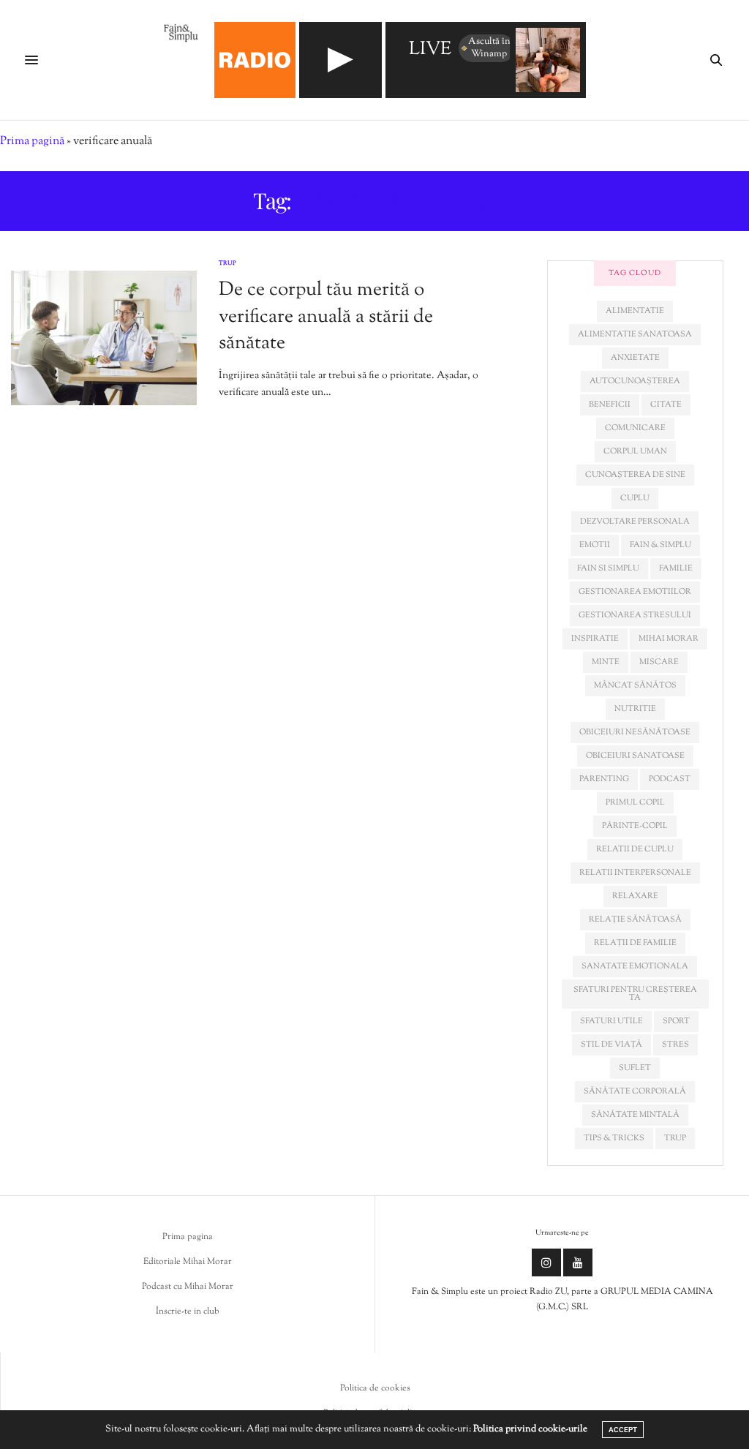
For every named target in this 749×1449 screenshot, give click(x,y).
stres (675, 1044)
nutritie (635, 709)
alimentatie (635, 311)
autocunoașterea (635, 381)
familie (676, 568)
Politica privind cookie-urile (530, 1429)
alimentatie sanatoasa (635, 334)
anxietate (635, 358)
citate (666, 404)
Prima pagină (32, 141)
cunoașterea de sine (635, 475)
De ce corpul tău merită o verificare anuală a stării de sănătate (326, 316)
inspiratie (595, 638)
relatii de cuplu (635, 849)
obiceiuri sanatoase (635, 755)
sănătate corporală (635, 1091)
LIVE (430, 50)
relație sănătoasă (635, 919)
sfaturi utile (611, 1021)
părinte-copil (635, 826)
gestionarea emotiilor (635, 592)
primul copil (635, 802)
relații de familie (635, 943)
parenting (604, 779)
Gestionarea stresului (635, 615)
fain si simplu (608, 568)
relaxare (635, 896)
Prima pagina (187, 1236)
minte (606, 662)
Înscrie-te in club (187, 1311)
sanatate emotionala (634, 966)
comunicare (635, 428)
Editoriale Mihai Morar (187, 1261)
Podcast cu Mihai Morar (187, 1286)
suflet (635, 1068)
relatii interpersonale (635, 872)
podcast (669, 779)
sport (676, 1021)
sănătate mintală (635, 1115)
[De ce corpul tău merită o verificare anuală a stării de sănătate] (104, 338)
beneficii (610, 404)
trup (675, 1138)
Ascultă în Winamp (489, 48)
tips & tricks (614, 1138)
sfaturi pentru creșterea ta (635, 994)
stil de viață (611, 1044)
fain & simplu (660, 545)
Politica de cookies (375, 1388)
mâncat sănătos (635, 685)
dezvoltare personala (635, 521)
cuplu (635, 498)
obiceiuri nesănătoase (634, 732)
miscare (659, 662)
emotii (594, 545)
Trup (227, 263)
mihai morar (669, 638)
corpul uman (635, 451)
